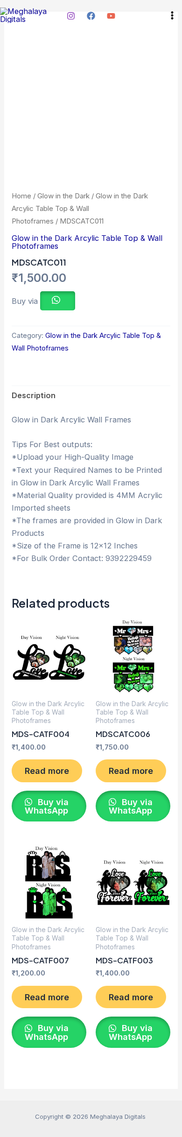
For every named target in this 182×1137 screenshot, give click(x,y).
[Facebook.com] (91, 16)
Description (34, 395)
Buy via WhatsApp (47, 806)
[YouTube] (111, 16)
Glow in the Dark (63, 195)
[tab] (91, 396)
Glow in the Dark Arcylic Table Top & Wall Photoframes (80, 208)
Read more (47, 770)
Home (21, 195)
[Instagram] (71, 16)
